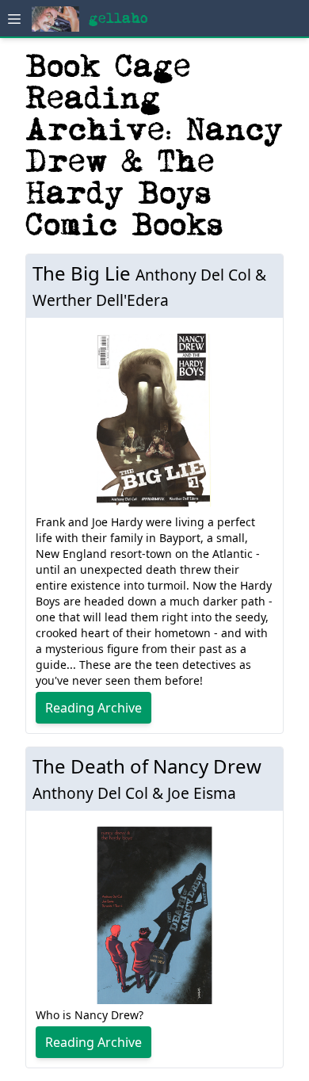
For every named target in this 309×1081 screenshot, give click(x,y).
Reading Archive (93, 707)
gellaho (118, 18)
